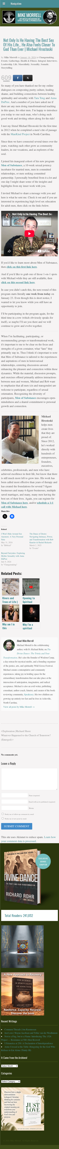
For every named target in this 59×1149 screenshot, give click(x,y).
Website (31, 808)
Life (15, 64)
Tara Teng (39, 98)
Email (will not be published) (42, 802)
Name (34, 795)
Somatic (45, 64)
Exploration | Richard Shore (16, 731)
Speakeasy (29, 694)
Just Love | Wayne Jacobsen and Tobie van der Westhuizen (30, 1032)
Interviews (52, 60)
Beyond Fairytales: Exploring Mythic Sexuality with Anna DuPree (13, 556)
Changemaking (46, 57)
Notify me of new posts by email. (16, 819)
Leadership (6, 64)
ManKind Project (20, 134)
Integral (42, 60)
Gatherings (14, 60)
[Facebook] (17, 78)
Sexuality (35, 64)
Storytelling (6, 67)
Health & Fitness (29, 60)
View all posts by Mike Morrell (19, 706)
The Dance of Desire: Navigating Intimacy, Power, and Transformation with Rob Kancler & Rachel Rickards (41, 538)
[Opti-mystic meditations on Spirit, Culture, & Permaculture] (29, 22)
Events (4, 60)
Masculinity (24, 64)
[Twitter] (28, 78)
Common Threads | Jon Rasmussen (20, 1029)
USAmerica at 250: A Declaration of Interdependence (28, 1043)
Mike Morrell (10, 57)
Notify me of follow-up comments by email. (19, 814)
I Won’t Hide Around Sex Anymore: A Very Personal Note (12, 536)
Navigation (16, 3)
